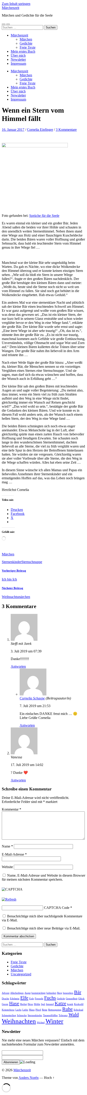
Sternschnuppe (31, 562)
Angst (28, 993)
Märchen (26, 39)
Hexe (30, 1004)
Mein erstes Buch (23, 51)
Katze (60, 1003)
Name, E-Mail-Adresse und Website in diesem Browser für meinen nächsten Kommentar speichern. (43, 877)
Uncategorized (21, 974)
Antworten (18, 666)
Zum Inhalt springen (16, 4)
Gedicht (61, 998)
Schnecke (22, 1015)
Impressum (18, 63)
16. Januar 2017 (13, 129)
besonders (68, 993)
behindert (51, 993)
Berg (59, 993)
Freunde (39, 998)
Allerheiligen (17, 993)
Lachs (18, 1010)
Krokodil (78, 1004)
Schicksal (78, 1010)
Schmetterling (9, 1015)
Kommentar (11, 809)
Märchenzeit (10, 8)
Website (7, 867)
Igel (43, 1004)
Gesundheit (71, 998)
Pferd (38, 1010)
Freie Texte (27, 47)
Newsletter (18, 59)
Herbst (23, 1004)
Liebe (25, 1010)
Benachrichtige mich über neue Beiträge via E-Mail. (43, 928)
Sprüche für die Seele (44, 215)
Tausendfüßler (50, 1015)
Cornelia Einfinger (40, 129)
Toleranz (63, 1015)
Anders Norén (29, 1078)
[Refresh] (9, 899)
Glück (81, 998)
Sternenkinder (11, 562)
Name (7, 846)
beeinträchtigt (38, 993)
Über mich (18, 55)
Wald (73, 1014)
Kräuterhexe (8, 1010)
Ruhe (67, 1009)
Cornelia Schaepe (32, 698)
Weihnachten (19, 1021)
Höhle (37, 1004)
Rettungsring (54, 1010)
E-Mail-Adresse (14, 854)
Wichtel (41, 1022)
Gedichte (26, 43)
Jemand (50, 1004)
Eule (31, 998)
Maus (32, 1010)
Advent (5, 993)
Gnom (5, 1004)
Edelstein (14, 998)
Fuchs (50, 997)
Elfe (24, 997)
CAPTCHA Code (56, 908)
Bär (77, 992)
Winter (54, 1021)
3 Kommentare (66, 129)
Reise (44, 1010)
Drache (5, 998)
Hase (14, 1003)
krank (70, 1004)
